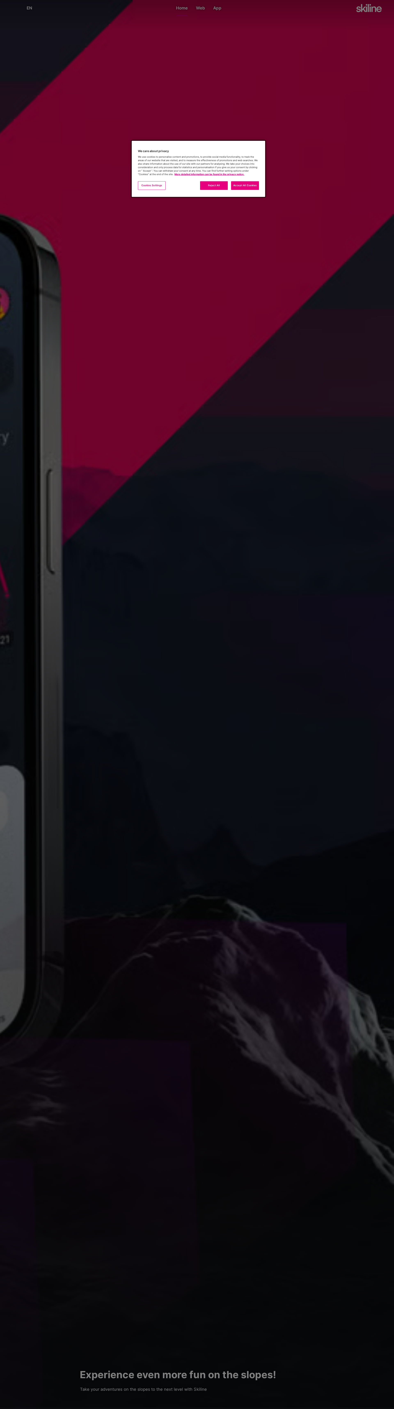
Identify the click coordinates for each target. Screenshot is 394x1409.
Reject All (214, 185)
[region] (198, 169)
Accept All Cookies (245, 185)
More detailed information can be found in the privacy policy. (209, 174)
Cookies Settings (151, 185)
